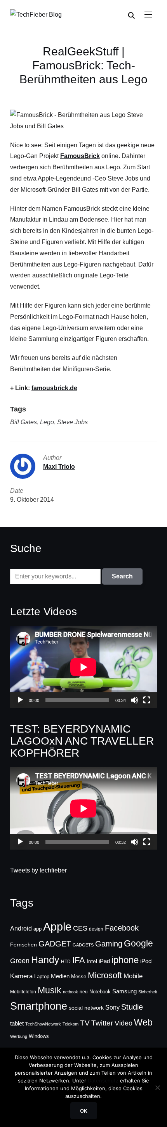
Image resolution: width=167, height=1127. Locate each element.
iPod (145, 961)
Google (138, 943)
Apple (57, 926)
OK (83, 1111)
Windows (39, 1036)
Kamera (21, 976)
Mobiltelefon (23, 992)
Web (143, 1022)
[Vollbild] (147, 700)
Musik (49, 990)
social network (86, 1008)
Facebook (122, 928)
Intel (92, 961)
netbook (70, 991)
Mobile (133, 976)
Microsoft (105, 975)
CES (80, 928)
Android (21, 928)
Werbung (18, 1036)
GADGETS (83, 945)
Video (123, 1023)
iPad (104, 961)
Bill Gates (23, 422)
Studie (132, 1007)
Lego (47, 422)
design (96, 929)
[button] (148, 15)
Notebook (100, 992)
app (37, 929)
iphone (125, 960)
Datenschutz (103, 1080)
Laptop (41, 976)
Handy (45, 959)
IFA (78, 960)
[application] (83, 667)
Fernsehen (23, 944)
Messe (78, 976)
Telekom (70, 1024)
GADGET (54, 943)
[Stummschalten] (134, 700)
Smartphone (38, 1006)
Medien (60, 976)
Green (20, 961)
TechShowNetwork (43, 1024)
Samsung (124, 991)
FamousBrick (80, 156)
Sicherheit (147, 991)
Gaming (108, 943)
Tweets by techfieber (38, 870)
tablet (17, 1023)
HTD (66, 961)
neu (84, 992)
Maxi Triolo (59, 466)
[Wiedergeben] (20, 700)
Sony (112, 1007)
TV (85, 1023)
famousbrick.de (54, 388)
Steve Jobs (72, 422)
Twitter (102, 1023)
